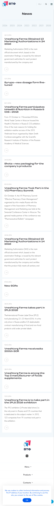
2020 (48, 26)
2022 (34, 26)
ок (27, 500)
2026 (4, 26)
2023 (26, 26)
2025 (12, 26)
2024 (19, 26)
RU (39, 4)
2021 (41, 26)
